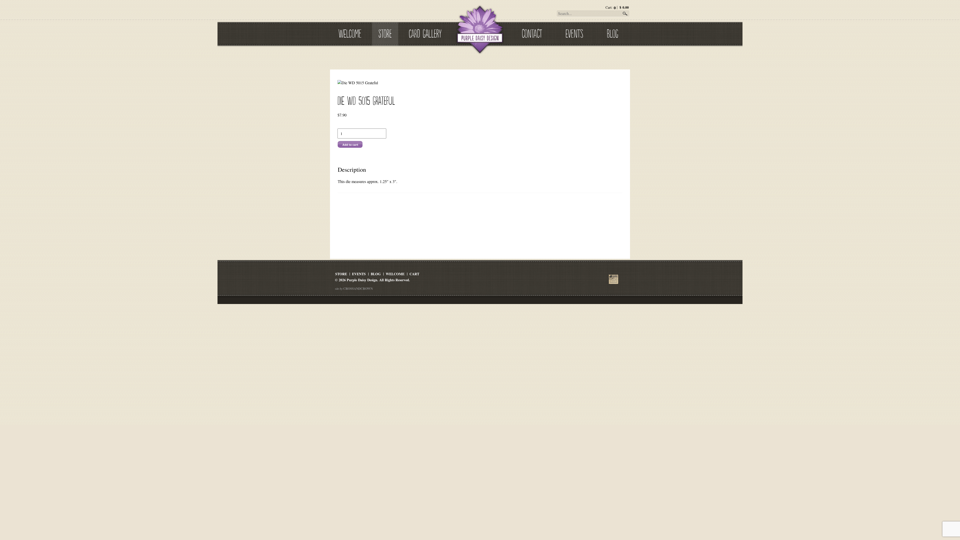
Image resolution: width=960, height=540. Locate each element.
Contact (532, 32)
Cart (414, 273)
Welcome (350, 32)
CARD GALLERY (425, 32)
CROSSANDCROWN (357, 288)
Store (385, 32)
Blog (612, 32)
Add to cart (350, 144)
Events (574, 32)
